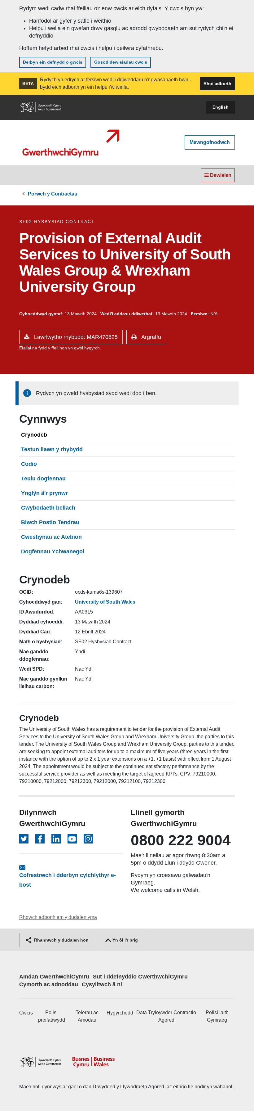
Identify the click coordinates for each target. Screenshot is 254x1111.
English (220, 107)
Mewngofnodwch (210, 142)
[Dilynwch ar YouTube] (72, 838)
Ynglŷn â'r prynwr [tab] (44, 493)
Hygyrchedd (120, 1012)
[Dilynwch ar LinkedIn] (56, 838)
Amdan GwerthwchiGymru (54, 977)
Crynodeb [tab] (34, 435)
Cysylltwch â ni (102, 984)
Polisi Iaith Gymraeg (217, 1016)
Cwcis (26, 1012)
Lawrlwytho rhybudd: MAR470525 (75, 337)
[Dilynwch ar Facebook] (40, 838)
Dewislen (220, 175)
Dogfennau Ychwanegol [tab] (52, 551)
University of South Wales (105, 602)
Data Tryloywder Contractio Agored (166, 1016)
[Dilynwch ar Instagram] (88, 838)
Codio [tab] (29, 464)
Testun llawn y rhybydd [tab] (52, 449)
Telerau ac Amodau (87, 1016)
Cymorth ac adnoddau (48, 984)
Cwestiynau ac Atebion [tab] (51, 537)
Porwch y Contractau (52, 193)
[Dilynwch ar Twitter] (23, 838)
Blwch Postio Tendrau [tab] (50, 522)
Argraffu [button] (150, 337)
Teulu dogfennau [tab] (43, 478)
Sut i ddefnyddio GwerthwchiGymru (140, 977)
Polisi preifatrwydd (51, 1016)
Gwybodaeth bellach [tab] (48, 508)
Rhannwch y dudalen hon (61, 940)
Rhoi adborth (217, 83)
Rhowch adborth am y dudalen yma (58, 917)
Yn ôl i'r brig (124, 940)
